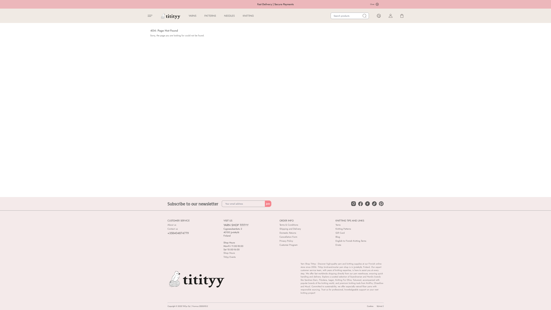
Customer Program (288, 245)
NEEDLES (229, 16)
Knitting (248, 16)
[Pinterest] (381, 203)
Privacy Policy (286, 241)
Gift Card (340, 233)
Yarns (338, 224)
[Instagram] (353, 203)
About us (171, 224)
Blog (338, 237)
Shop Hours (229, 253)
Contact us (172, 228)
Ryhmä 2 (380, 306)
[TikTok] (374, 203)
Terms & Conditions (289, 224)
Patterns (210, 16)
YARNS (192, 16)
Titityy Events (230, 257)
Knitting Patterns (343, 228)
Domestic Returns (288, 233)
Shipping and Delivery (290, 228)
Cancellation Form (288, 237)
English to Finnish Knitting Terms (351, 241)
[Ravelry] (367, 203)
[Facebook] (360, 204)
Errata (338, 245)
